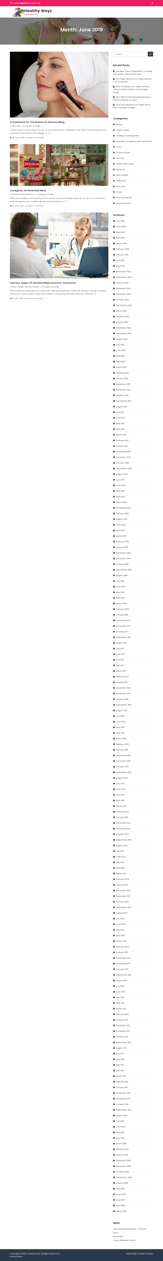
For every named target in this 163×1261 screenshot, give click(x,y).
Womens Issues (123, 203)
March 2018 (121, 603)
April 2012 (120, 1003)
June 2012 (120, 991)
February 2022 (122, 373)
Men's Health (18, 287)
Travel (119, 192)
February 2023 (122, 316)
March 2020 (121, 502)
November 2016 (123, 693)
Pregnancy (121, 180)
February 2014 (122, 879)
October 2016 (122, 699)
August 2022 (122, 339)
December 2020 (123, 451)
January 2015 (122, 817)
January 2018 (122, 615)
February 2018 (122, 609)
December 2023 (123, 288)
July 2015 (120, 783)
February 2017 (122, 676)
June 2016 (120, 721)
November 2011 (123, 1031)
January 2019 (122, 547)
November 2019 (123, 508)
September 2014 (124, 840)
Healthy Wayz (38, 10)
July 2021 (120, 412)
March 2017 (121, 671)
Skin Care (16, 126)
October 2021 (122, 395)
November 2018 (123, 558)
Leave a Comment (36, 137)
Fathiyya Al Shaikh (33, 126)
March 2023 (121, 311)
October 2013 (122, 901)
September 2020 (124, 468)
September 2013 (123, 907)
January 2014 (122, 885)
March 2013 (121, 941)
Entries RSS (118, 1236)
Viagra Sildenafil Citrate (124, 1240)
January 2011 (122, 1087)
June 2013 (120, 924)
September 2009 (124, 1177)
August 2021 (121, 406)
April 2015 (120, 800)
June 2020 (121, 485)
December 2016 (123, 688)
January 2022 (122, 378)
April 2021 (120, 429)
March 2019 (121, 536)
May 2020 (120, 491)
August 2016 (121, 710)
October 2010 (122, 1104)
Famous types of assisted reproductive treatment (43, 282)
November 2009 (123, 1166)
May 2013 (120, 930)
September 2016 (123, 705)
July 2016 (120, 716)
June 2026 (121, 226)
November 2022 (123, 328)
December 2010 (123, 1093)
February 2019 (122, 541)
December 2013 (123, 890)
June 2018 (120, 586)
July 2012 (120, 986)
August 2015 (121, 778)
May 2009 (120, 1200)
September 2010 (123, 1110)
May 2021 (120, 423)
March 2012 (121, 1008)
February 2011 (122, 1081)
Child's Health (122, 130)
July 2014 (120, 851)
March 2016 (121, 738)
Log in (115, 1232)
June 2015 (120, 789)
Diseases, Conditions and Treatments (134, 141)
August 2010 (121, 1115)
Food (118, 147)
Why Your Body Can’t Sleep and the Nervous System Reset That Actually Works (131, 89)
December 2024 (123, 271)
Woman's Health (32, 287)
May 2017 (120, 660)
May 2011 (120, 1065)
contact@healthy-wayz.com (26, 3)
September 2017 (123, 637)
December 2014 (123, 823)
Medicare (120, 169)
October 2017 (122, 631)
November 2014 (123, 828)
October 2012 (122, 969)
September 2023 (124, 305)
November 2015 (123, 761)
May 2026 (120, 232)
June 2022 (120, 350)
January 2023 (122, 322)
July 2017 (120, 648)
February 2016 (122, 744)
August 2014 (121, 845)
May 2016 (120, 727)
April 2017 (120, 665)
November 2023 (123, 294)
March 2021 (121, 434)
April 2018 (120, 598)
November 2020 (123, 457)
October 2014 (122, 834)
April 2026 (120, 238)
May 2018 (120, 592)
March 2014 (121, 873)
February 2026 (122, 249)
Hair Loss (120, 158)
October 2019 (122, 513)
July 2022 (120, 344)
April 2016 (120, 733)
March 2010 (121, 1143)
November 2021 (123, 389)
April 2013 (120, 935)
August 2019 (121, 519)
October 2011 (122, 1036)
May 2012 (120, 997)
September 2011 (123, 1042)
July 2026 (120, 221)
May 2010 (120, 1132)
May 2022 (120, 356)
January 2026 (122, 254)
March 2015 (121, 806)
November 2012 (123, 963)
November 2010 (123, 1098)
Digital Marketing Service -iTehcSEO (129, 1229)
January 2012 (122, 1020)
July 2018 (120, 581)
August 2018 (121, 575)
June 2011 (120, 1059)
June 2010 (120, 1126)
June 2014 (120, 856)
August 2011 (121, 1048)
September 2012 (123, 975)
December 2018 (123, 553)
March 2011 (121, 1076)
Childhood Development (23, 194)
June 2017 (120, 654)
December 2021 (123, 384)
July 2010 (120, 1121)
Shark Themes (146, 1253)
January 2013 (122, 952)
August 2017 (121, 643)
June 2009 (121, 1194)
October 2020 (122, 463)
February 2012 (122, 1014)
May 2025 (120, 266)
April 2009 (120, 1205)
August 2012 (121, 980)
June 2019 (120, 524)
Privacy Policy (16, 1256)
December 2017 (123, 620)
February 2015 (122, 811)
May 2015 (120, 795)
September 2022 (124, 333)
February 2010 (122, 1149)
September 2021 (123, 401)
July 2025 (120, 260)
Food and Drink (123, 152)
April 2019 (120, 530)
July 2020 (120, 479)
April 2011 (120, 1070)
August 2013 (121, 913)
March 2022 (121, 367)
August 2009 (122, 1183)
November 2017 (123, 626)
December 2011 (123, 1025)
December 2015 (123, 755)
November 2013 (123, 896)
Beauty (119, 124)
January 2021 (122, 446)
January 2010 (122, 1155)
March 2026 (121, 243)
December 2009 (123, 1160)
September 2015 (124, 772)
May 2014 (120, 862)
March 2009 (121, 1211)
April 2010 (120, 1138)
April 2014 (120, 868)
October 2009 (122, 1172)
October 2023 (122, 299)
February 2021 (122, 440)
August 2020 (122, 474)
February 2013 (122, 946)
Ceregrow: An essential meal (28, 190)
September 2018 (123, 569)
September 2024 (124, 277)
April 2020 (120, 496)
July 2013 (120, 918)
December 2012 (123, 958)
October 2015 (122, 766)
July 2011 (120, 1053)
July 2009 (120, 1188)
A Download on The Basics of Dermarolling (37, 122)
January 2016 (122, 750)
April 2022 (120, 361)
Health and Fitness (125, 164)
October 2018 (122, 564)
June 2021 (120, 418)
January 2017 (122, 682)
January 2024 (122, 283)
